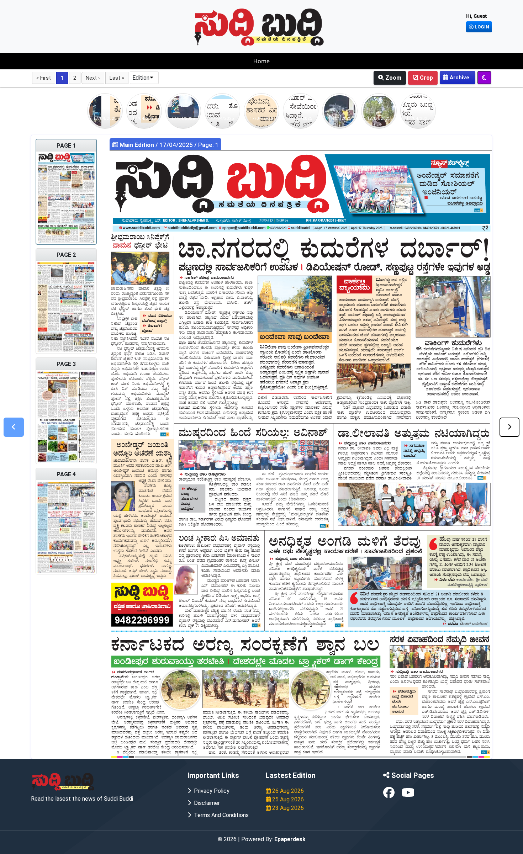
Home (261, 61)
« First (43, 78)
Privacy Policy (210, 790)
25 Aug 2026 (287, 799)
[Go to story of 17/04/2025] (105, 110)
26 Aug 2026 (287, 790)
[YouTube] (408, 794)
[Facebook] (389, 794)
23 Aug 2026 (287, 808)
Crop (425, 77)
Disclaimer (205, 803)
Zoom (392, 77)
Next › (93, 78)
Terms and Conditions (220, 815)
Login (481, 27)
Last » (117, 78)
